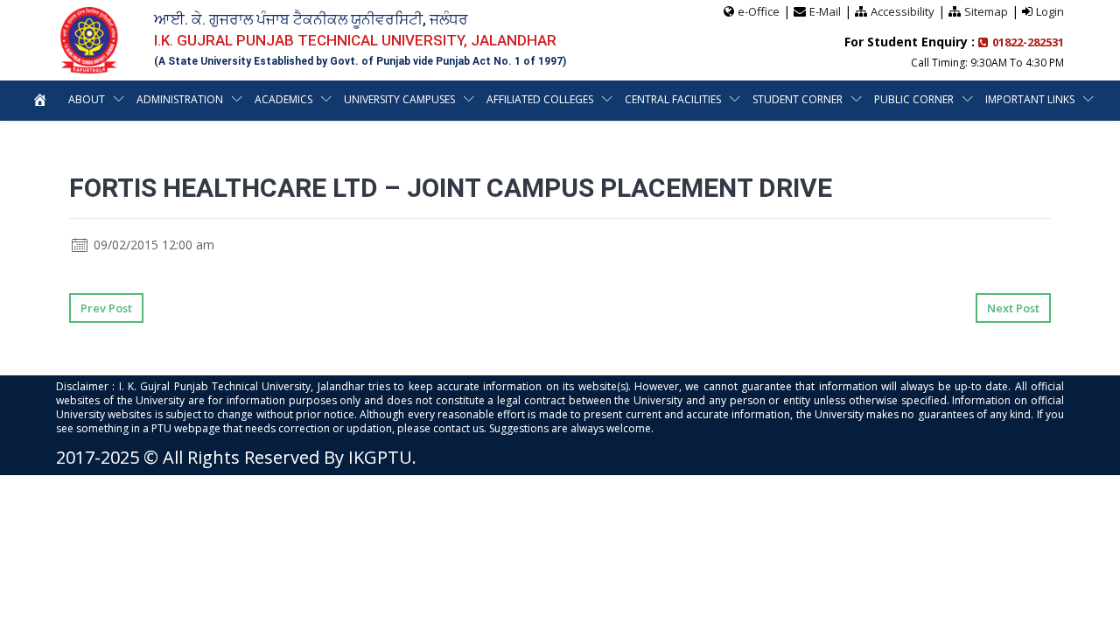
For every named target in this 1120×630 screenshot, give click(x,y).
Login (1050, 11)
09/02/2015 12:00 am (152, 244)
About (86, 99)
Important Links (1029, 99)
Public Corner (914, 99)
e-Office (759, 11)
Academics (283, 99)
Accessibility (902, 11)
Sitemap (986, 11)
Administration (179, 99)
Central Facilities (673, 99)
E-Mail (825, 11)
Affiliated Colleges (539, 99)
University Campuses (399, 99)
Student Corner (797, 99)
